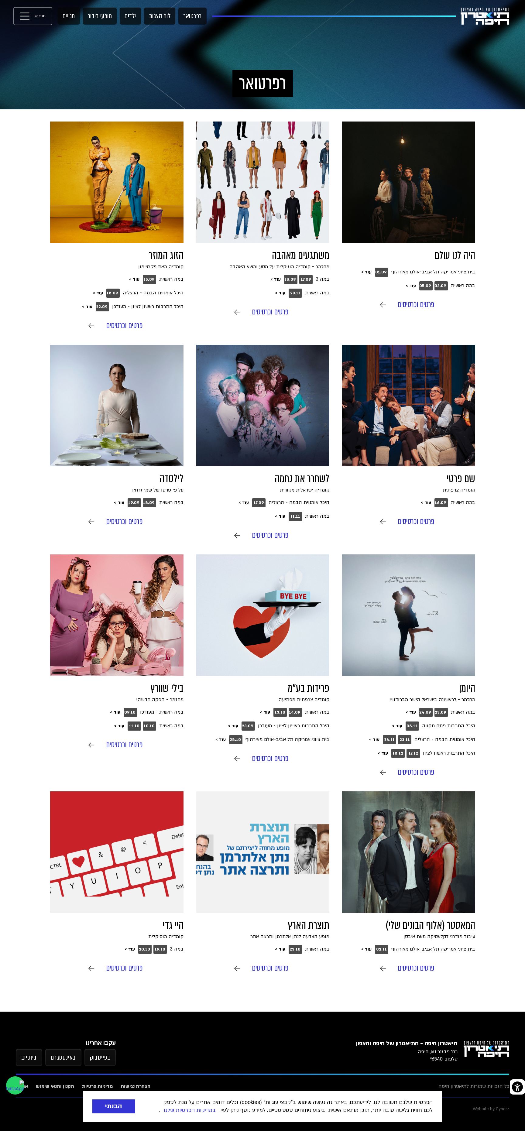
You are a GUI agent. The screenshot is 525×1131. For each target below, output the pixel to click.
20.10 (144, 949)
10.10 (149, 726)
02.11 (381, 949)
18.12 (398, 753)
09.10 (130, 712)
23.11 (295, 293)
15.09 (149, 279)
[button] (32, 16)
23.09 (440, 712)
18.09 (290, 279)
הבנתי (113, 1106)
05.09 (425, 286)
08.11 (412, 726)
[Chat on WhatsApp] (15, 1085)
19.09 (133, 503)
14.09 (294, 712)
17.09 (306, 279)
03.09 (440, 286)
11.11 (295, 516)
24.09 (425, 712)
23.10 (295, 949)
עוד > (366, 272)
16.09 (440, 503)
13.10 (280, 712)
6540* (436, 1059)
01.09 (381, 272)
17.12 (413, 753)
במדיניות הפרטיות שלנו (190, 1110)
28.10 (235, 739)
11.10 (134, 726)
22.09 (102, 307)
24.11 (389, 739)
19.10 (160, 949)
